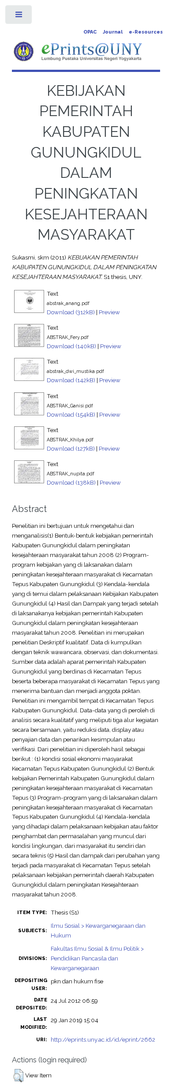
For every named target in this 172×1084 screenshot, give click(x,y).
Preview (109, 312)
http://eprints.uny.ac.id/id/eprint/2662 (103, 1039)
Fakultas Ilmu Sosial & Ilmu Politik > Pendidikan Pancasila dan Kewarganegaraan (97, 958)
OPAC (90, 32)
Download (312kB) (71, 312)
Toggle (19, 16)
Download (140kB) (71, 346)
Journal (113, 32)
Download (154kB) (71, 414)
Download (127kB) (71, 448)
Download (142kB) (71, 380)
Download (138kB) (71, 482)
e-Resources (146, 32)
